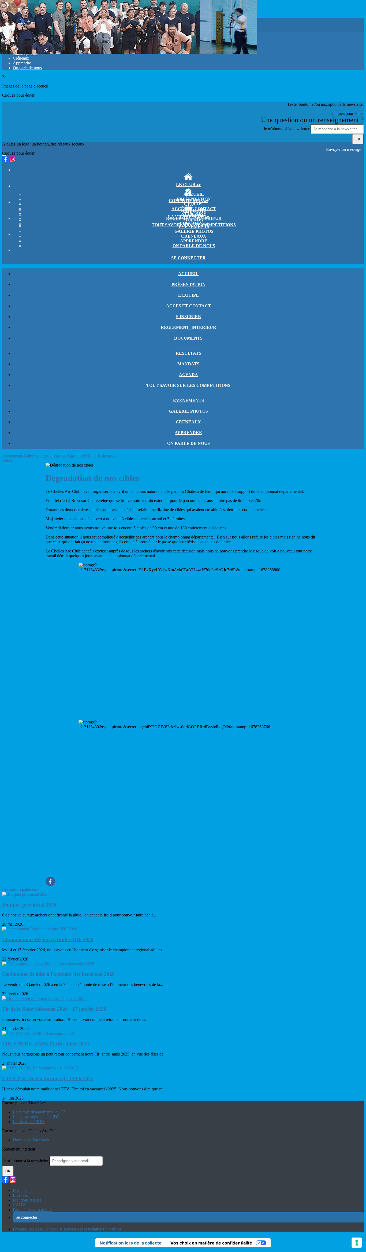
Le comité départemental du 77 (39, 1112)
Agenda (193, 220)
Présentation (188, 284)
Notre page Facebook (31, 1140)
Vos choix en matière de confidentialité (211, 1243)
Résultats (194, 210)
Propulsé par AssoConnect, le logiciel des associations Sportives (67, 1229)
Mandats (188, 364)
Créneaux (21, 58)
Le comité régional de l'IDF (36, 1117)
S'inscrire (188, 316)
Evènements (193, 226)
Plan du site (22, 1190)
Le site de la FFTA (29, 1121)
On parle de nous (27, 67)
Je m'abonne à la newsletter (287, 128)
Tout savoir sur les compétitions (188, 385)
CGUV (19, 1205)
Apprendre (22, 63)
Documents (188, 338)
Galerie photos (193, 231)
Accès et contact (188, 306)
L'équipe (194, 204)
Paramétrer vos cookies (32, 1209)
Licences (20, 1195)
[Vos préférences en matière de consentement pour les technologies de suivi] (357, 1243)
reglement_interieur (188, 327)
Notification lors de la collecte (131, 1243)
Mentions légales (27, 1200)
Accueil (194, 194)
